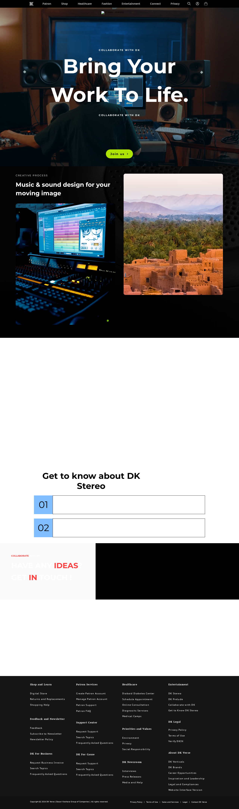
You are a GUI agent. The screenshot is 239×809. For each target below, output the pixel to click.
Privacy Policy (136, 802)
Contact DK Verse (199, 802)
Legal (185, 802)
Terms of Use (152, 802)
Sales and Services (170, 802)
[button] (95, 693)
